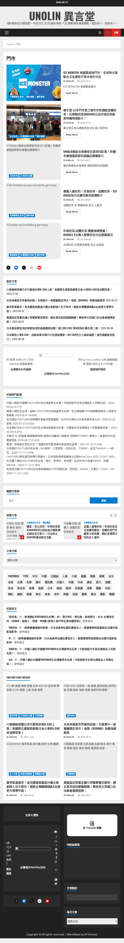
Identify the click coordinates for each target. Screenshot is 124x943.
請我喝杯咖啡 (98, 369)
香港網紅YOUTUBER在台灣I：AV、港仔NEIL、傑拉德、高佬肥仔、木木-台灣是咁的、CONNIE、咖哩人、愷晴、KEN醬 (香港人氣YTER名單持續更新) (60, 619)
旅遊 (40, 588)
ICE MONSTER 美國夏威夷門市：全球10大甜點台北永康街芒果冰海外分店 (33, 83)
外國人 (60, 582)
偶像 (92, 576)
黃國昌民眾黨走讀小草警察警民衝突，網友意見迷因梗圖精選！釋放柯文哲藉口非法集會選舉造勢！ (90, 786)
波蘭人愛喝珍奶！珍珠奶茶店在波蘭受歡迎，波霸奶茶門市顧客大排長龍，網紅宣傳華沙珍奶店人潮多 (15, 530)
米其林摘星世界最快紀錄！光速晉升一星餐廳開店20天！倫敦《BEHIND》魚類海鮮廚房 (55, 300)
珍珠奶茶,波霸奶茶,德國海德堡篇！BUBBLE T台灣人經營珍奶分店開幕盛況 (33, 241)
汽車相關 (39, 715)
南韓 (101, 576)
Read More (73, 93)
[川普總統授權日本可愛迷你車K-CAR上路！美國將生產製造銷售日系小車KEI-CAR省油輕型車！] (33, 702)
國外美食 (41, 96)
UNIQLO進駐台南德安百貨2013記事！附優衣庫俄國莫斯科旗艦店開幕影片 (33, 162)
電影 (102, 594)
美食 (47, 594)
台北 (111, 576)
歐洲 (68, 588)
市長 (80, 582)
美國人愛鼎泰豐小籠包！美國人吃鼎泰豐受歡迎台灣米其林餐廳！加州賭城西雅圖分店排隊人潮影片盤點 (72, 530)
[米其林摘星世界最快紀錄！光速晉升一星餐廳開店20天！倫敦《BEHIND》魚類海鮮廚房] (91, 702)
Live (116, 32)
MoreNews (73, 934)
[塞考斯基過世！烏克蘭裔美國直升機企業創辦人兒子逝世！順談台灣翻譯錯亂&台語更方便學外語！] (33, 760)
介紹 (74, 576)
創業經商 (14, 255)
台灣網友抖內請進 (20, 369)
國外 (38, 582)
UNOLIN (70, 81)
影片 (98, 582)
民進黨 (79, 588)
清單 (89, 588)
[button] (6, 32)
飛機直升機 (40, 774)
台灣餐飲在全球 (17, 96)
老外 (56, 594)
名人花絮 (14, 774)
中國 (44, 576)
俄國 (83, 576)
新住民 (21, 588)
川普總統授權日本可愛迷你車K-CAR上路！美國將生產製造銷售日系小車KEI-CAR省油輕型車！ (59, 289)
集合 (93, 594)
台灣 (19, 582)
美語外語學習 (26, 774)
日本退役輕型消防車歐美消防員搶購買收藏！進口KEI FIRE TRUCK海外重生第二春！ (53, 328)
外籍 (71, 582)
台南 (10, 582)
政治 (10, 588)
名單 (29, 582)
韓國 (111, 594)
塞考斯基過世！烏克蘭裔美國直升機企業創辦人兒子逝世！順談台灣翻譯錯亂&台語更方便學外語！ (33, 786)
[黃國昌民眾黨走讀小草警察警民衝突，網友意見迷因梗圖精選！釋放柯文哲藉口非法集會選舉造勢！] (91, 760)
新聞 (31, 588)
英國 (65, 594)
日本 (50, 588)
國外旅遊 (30, 96)
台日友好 (14, 136)
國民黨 (49, 582)
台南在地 (14, 175)
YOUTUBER (13, 576)
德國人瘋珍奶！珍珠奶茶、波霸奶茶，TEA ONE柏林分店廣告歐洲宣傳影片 (33, 201)
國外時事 (30, 215)
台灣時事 (71, 774)
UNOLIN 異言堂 (62, 15)
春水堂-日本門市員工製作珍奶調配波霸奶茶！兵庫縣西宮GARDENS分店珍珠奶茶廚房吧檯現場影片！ (33, 122)
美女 (38, 594)
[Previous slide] (111, 515)
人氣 (65, 576)
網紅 (10, 594)
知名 (107, 588)
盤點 (98, 588)
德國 (107, 582)
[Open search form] (100, 32)
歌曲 (59, 588)
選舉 (84, 594)
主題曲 (54, 576)
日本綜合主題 (26, 175)
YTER (25, 576)
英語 (75, 594)
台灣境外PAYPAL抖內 (56, 374)
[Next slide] (116, 515)
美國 (29, 594)
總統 (19, 594)
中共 (34, 576)
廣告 (89, 582)
